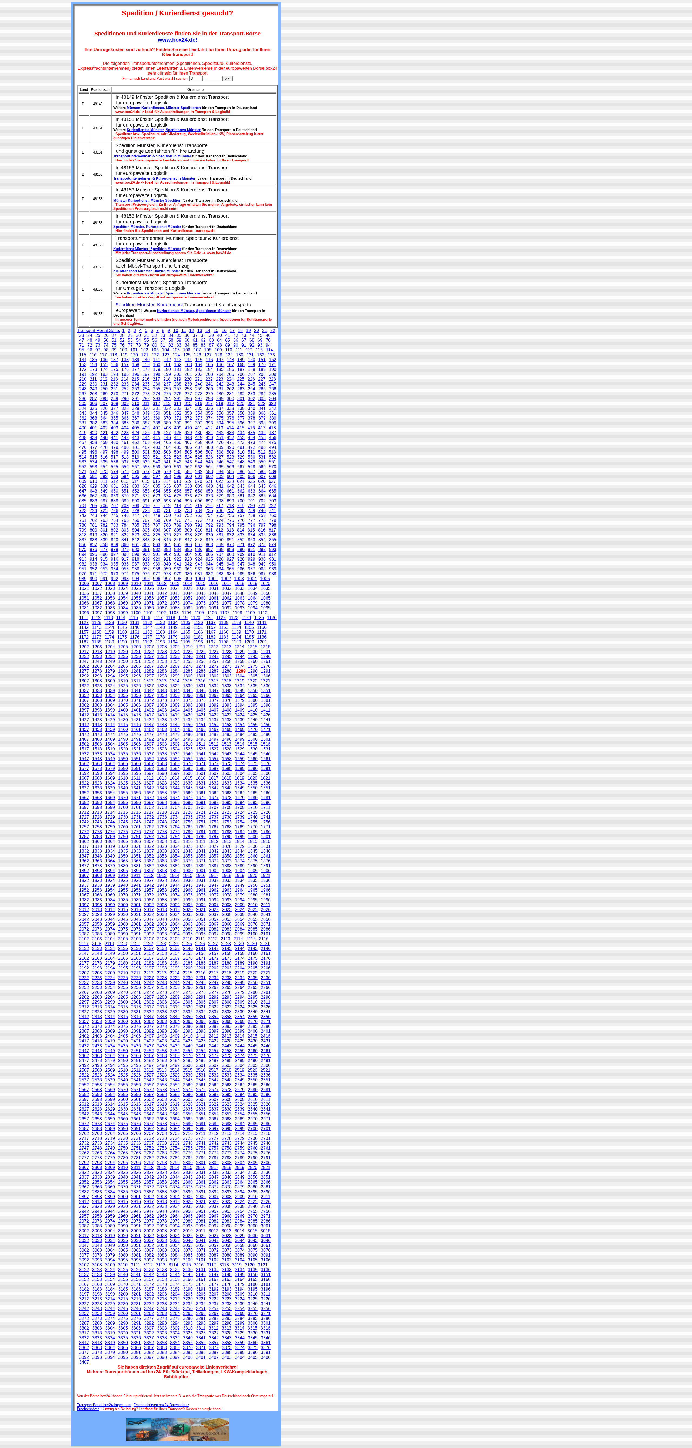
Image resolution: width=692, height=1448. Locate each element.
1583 (162, 768)
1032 (227, 588)
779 (272, 520)
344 (93, 413)
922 (177, 559)
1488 (97, 739)
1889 (240, 866)
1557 (214, 758)
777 (251, 520)
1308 (97, 681)
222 (209, 379)
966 (241, 569)
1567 (149, 763)
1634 (240, 783)
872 (251, 544)
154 (93, 364)
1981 (266, 895)
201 (188, 374)
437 (272, 432)
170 (262, 364)
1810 (188, 841)
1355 (123, 695)
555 (114, 466)
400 (82, 428)
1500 (253, 739)
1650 (253, 788)
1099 (123, 612)
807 (167, 530)
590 (82, 476)
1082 (97, 608)
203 (209, 374)
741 (272, 510)
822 (125, 535)
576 (135, 471)
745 (114, 515)
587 (251, 471)
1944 (175, 885)
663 (251, 491)
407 (156, 428)
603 (220, 476)
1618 (226, 778)
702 (262, 501)
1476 (136, 734)
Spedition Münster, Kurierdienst (149, 304)
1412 (84, 715)
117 (103, 355)
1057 (162, 598)
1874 (240, 861)
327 (114, 408)
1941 (136, 885)
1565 (123, 763)
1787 (84, 836)
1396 (266, 705)
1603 (227, 773)
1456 (266, 724)
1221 (136, 651)
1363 (227, 695)
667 (93, 496)
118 (113, 355)
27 (114, 335)
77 (130, 345)
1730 (123, 817)
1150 (185, 627)
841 (125, 539)
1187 (84, 642)
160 (156, 364)
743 (93, 515)
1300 (188, 676)
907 (220, 554)
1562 (84, 763)
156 (114, 364)
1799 (240, 836)
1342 (149, 690)
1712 (84, 812)
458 (93, 442)
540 (156, 462)
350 (156, 413)
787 (156, 525)
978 (167, 574)
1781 (201, 831)
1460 (123, 729)
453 (241, 437)
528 (230, 457)
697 (209, 501)
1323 (97, 685)
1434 (175, 720)
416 (251, 428)
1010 (136, 583)
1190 (122, 642)
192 (93, 374)
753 (198, 515)
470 (220, 442)
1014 (187, 583)
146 (209, 359)
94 (268, 345)
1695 (253, 802)
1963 (227, 890)
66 (235, 340)
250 (104, 389)
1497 (214, 739)
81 (162, 345)
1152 (211, 627)
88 (219, 345)
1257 (214, 661)
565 (220, 466)
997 (167, 578)
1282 (149, 671)
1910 (123, 875)
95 (81, 350)
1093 (240, 608)
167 (230, 364)
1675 (188, 797)
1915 (187, 875)
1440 (253, 720)
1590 (253, 768)
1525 (188, 749)
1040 (136, 593)
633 (135, 486)
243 (230, 384)
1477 (149, 734)
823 (135, 535)
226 (251, 379)
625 (251, 481)
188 (251, 369)
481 (135, 447)
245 (251, 384)
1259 (240, 661)
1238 (162, 656)
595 (135, 476)
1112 (96, 617)
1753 (227, 822)
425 (146, 432)
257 (177, 389)
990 (93, 578)
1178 (160, 637)
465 (167, 442)
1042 (162, 593)
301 (241, 398)
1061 (214, 598)
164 (198, 364)
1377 (214, 700)
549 (251, 462)
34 (170, 335)
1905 (253, 870)
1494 (175, 739)
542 (177, 462)
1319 (239, 681)
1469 (240, 729)
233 (125, 384)
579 (167, 471)
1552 (149, 758)
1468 (227, 729)
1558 (227, 758)
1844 (240, 851)
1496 (201, 739)
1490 (123, 739)
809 (188, 530)
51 (114, 340)
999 (188, 578)
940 (167, 564)
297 (198, 398)
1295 (123, 676)
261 (220, 389)
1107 (224, 612)
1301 (201, 676)
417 (261, 428)
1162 (147, 632)
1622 (84, 783)
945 (220, 564)
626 (261, 481)
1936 (266, 880)
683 (262, 496)
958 (156, 569)
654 (156, 491)
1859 (240, 856)
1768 (227, 827)
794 (230, 525)
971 (93, 574)
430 (198, 432)
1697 (84, 807)
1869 (175, 861)
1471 (266, 729)
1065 (266, 598)
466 (177, 442)
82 (170, 345)
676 (188, 496)
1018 (239, 583)
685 (82, 501)
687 (104, 501)
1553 (162, 758)
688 (114, 501)
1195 (185, 642)
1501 (266, 739)
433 (230, 432)
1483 (227, 734)
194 (114, 374)
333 (177, 408)
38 (203, 335)
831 (220, 535)
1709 (240, 807)
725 (104, 510)
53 (130, 340)
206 (241, 374)
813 (230, 530)
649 (104, 491)
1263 (97, 666)
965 (230, 569)
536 (114, 462)
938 (146, 564)
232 (114, 384)
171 (272, 364)
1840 (188, 851)
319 (230, 403)
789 (177, 525)
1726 (266, 812)
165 (209, 364)
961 (188, 569)
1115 (133, 617)
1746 (136, 822)
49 (97, 340)
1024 (123, 588)
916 (114, 559)
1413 (97, 715)
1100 (136, 612)
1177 (147, 637)
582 (198, 471)
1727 (84, 817)
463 (146, 442)
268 (93, 393)
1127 (84, 622)
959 (167, 569)
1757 (84, 827)
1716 (136, 812)
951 (82, 569)
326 (104, 408)
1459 (110, 729)
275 (167, 393)
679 (220, 496)
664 (262, 491)
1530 (253, 749)
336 (209, 408)
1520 (123, 749)
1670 (123, 797)
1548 (97, 758)
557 (135, 466)
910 (251, 554)
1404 (175, 710)
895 (93, 554)
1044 (188, 593)
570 (272, 466)
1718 (162, 812)
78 (138, 345)
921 (167, 559)
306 (93, 403)
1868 (162, 861)
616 (156, 481)
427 (167, 432)
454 (251, 437)
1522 (149, 749)
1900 (188, 870)
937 (135, 564)
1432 (149, 720)
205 (230, 374)
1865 (123, 861)
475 (272, 442)
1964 (240, 890)
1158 (96, 632)
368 (146, 418)
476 (82, 447)
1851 (136, 856)
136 (104, 359)
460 (114, 442)
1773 (97, 831)
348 (135, 413)
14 (207, 330)
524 (188, 457)
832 (230, 535)
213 (114, 379)
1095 (266, 608)
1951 (266, 885)
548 (241, 462)
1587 (214, 768)
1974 (175, 895)
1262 (84, 666)
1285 (188, 671)
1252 (149, 661)
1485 (253, 734)
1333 (227, 685)
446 (167, 437)
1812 (213, 841)
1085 (136, 608)
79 (146, 345)
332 (167, 408)
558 (146, 466)
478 (104, 447)
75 (114, 345)
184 (209, 369)
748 (146, 515)
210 (82, 379)
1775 (123, 831)
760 (272, 515)
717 (219, 505)
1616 (200, 778)
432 (220, 432)
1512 (213, 744)
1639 (110, 788)
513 (272, 452)
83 (179, 345)
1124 (246, 617)
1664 (240, 793)
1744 (110, 822)
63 (211, 340)
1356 (136, 695)
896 (104, 554)
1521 (136, 749)
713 (177, 505)
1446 (136, 724)
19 (248, 330)
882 (156, 549)
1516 (265, 744)
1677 (214, 797)
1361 (201, 695)
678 (209, 496)
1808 (162, 841)
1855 (188, 856)
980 (188, 574)
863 (156, 544)
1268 (162, 666)
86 (203, 345)
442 (125, 437)
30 (138, 335)
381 (82, 423)
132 (260, 355)
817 (272, 530)
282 (241, 393)
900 (146, 554)
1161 (134, 632)
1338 (97, 690)
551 (272, 462)
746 (125, 515)
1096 (84, 612)
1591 (266, 768)
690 (135, 501)
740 (262, 510)
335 (198, 408)
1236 (136, 656)
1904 (240, 870)
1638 (97, 788)
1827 (214, 846)
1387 (149, 705)
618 (177, 481)
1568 (162, 763)
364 (104, 418)
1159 (109, 632)
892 (262, 549)
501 (146, 452)
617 (167, 481)
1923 (97, 880)
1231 (266, 651)
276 (177, 393)
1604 (240, 773)
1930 (188, 880)
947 (241, 564)
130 (239, 355)
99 (114, 350)
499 (125, 452)
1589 (240, 768)
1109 (250, 612)
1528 (227, 749)
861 (135, 544)
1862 (84, 861)
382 (93, 423)
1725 (253, 812)
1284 (175, 671)
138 (125, 359)
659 (209, 491)
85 (195, 345)
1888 (227, 866)
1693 (227, 802)
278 (198, 393)
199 (167, 374)
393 (209, 423)
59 (179, 340)
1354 (110, 695)
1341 (136, 690)
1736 (201, 817)
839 (104, 539)
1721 (201, 812)
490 (230, 447)
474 (262, 442)
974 (125, 574)
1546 (266, 754)
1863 (97, 861)
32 (154, 335)
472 (241, 442)
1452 (214, 724)
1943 (162, 885)
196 (135, 374)
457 (82, 442)
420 (93, 432)
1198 (223, 642)
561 (177, 466)
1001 (213, 578)
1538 (162, 754)
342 (272, 408)
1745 (123, 822)
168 (241, 364)
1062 (227, 598)
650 (114, 491)
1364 (240, 695)
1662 (214, 793)
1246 (266, 656)
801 (104, 530)
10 (175, 330)
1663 (227, 793)
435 (251, 432)
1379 (240, 700)
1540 (188, 754)
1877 (84, 866)
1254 (175, 661)
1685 (123, 802)
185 (220, 369)
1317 (213, 681)
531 (262, 457)
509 (230, 452)
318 (219, 403)
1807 (149, 841)
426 (156, 432)
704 (82, 505)
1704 (175, 807)
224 (230, 379)
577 (146, 471)
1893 (97, 870)
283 (251, 393)
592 (104, 476)
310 (135, 403)
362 (82, 418)
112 (248, 350)
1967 (84, 895)
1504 (110, 744)
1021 (84, 588)
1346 (201, 690)
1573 (227, 763)
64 (219, 340)
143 (177, 359)
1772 (84, 831)
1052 (97, 598)
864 (167, 544)
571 (82, 471)
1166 (198, 632)
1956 (136, 890)
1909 (110, 875)
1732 (149, 817)
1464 (175, 729)
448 (188, 437)
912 (272, 554)
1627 (149, 783)
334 (188, 408)
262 (230, 389)
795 (241, 525)
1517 (84, 749)
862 (146, 544)
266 (272, 389)
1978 (227, 895)
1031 (214, 588)
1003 (239, 578)
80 (154, 345)
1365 (253, 695)
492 (251, 447)
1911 (136, 875)
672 (146, 496)
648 (93, 491)
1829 (240, 846)
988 (272, 574)
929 (251, 559)
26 (106, 335)
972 (104, 574)
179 (156, 369)
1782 (214, 831)
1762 (149, 827)
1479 (175, 734)
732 (177, 510)
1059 (188, 598)
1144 (109, 627)
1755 (253, 822)
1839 (175, 851)
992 (114, 578)
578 (156, 471)
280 (220, 393)
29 (130, 335)
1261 (266, 661)
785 (135, 525)
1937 (84, 885)
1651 (266, 788)
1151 (198, 627)
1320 (252, 681)
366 (125, 418)
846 (177, 539)
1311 (136, 681)
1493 (162, 739)
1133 (160, 622)
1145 (122, 627)
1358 (162, 695)
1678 (227, 797)
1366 (266, 695)
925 (209, 559)
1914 (174, 875)
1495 (188, 739)
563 (198, 466)
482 (146, 447)
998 (177, 578)
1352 (84, 695)
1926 (136, 880)
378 (251, 418)
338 (230, 408)
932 (82, 564)
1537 (149, 754)
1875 (253, 861)
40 (219, 335)
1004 (252, 578)
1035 (266, 588)
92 (251, 345)
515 (93, 457)
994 (135, 578)
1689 (175, 802)
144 (188, 359)
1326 (136, 685)
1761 (136, 827)
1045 (201, 593)
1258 (227, 661)
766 (135, 520)
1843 (227, 851)
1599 (175, 773)
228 (272, 379)
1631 (201, 783)
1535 (123, 754)
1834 (110, 851)
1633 (227, 783)
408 (167, 428)
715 (198, 505)
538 (135, 462)
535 (104, 462)
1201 (262, 642)
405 (135, 428)
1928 (162, 880)
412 (209, 428)
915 (104, 559)
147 (220, 359)
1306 (266, 676)
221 (198, 379)
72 (89, 345)
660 (220, 491)
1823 (162, 846)
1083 (110, 608)
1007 (97, 583)
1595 (123, 773)
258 (188, 389)
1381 (266, 700)
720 (251, 505)
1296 (136, 676)
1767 (214, 827)
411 (198, 428)
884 (177, 549)
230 (93, 384)
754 (209, 515)
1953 (97, 890)
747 (135, 515)
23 (81, 335)
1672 (149, 797)
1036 (84, 593)
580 (177, 471)
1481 (201, 734)
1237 (149, 656)
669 (114, 496)
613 (124, 481)
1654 (110, 793)
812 (219, 530)
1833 (97, 851)
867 (198, 544)
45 (260, 335)
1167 (211, 632)
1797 (214, 836)
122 (155, 355)
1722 (214, 812)
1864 (110, 861)
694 (177, 501)
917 (125, 559)
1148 (160, 627)
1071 (149, 603)
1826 (201, 846)
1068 (110, 603)
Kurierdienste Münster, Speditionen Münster (164, 130)
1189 (109, 642)
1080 (266, 603)
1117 (158, 617)
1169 (236, 632)
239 (188, 384)
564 (209, 466)
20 (256, 330)
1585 (188, 768)
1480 (188, 734)
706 (104, 505)
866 (188, 544)
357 (230, 413)
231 (104, 384)
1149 (173, 627)
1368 (97, 700)
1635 (253, 783)
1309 (110, 681)
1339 (110, 690)
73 (97, 345)
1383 (97, 705)
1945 (188, 885)
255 (156, 389)
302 (251, 398)
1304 (240, 676)
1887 (214, 866)
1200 (249, 642)
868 (209, 544)
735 (209, 510)
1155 (249, 627)
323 (272, 403)
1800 (253, 836)
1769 (240, 827)
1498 (227, 739)
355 (209, 413)
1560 (253, 758)
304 (272, 398)
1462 (149, 729)
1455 (253, 724)
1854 (175, 856)
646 (272, 486)
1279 (110, 671)
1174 (109, 637)
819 (93, 535)
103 (155, 350)
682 (251, 496)
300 (230, 398)
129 (229, 355)
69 (260, 340)
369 (156, 418)
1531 (266, 749)
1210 (188, 647)
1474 (110, 734)
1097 (97, 612)
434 (241, 432)
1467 (214, 729)
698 (220, 501)
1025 (136, 588)
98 (106, 350)
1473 (97, 734)
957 (146, 569)
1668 (97, 797)
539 (146, 462)
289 (114, 398)
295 (177, 398)
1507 (149, 744)
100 (123, 350)
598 (167, 476)
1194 (173, 642)
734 (198, 510)
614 (135, 481)
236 (156, 384)
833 (241, 535)
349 (146, 413)
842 (135, 539)
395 (230, 423)
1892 (84, 870)
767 (146, 520)
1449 (175, 724)
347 (125, 413)
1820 (123, 846)
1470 (253, 729)
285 (272, 393)
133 (271, 355)
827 (177, 535)
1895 (123, 870)
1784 (240, 831)
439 (93, 437)
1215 (252, 647)
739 (251, 510)
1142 (84, 627)
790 (188, 525)
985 (241, 574)
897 (114, 554)
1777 (149, 831)
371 (177, 418)
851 (230, 539)
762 (93, 520)
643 (241, 486)
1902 (214, 870)
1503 (97, 744)
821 (114, 535)
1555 (188, 758)
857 (93, 544)
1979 (240, 895)
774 (220, 520)
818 (82, 535)
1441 (266, 720)
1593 (97, 773)
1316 (200, 681)
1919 (239, 875)
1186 (262, 637)
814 (240, 530)
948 (251, 564)
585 (230, 471)
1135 (185, 622)
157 (125, 364)
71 (81, 345)
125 (187, 355)
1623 (97, 783)
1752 (214, 822)
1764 (175, 827)
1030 (201, 588)
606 (251, 476)
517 (114, 457)
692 (156, 501)
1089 (188, 608)
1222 (149, 651)
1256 (201, 661)
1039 (123, 593)
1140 (249, 622)
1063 (240, 598)
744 (104, 515)
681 (241, 496)
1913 (162, 875)
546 (220, 462)
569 (262, 466)
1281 (136, 671)
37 (195, 335)
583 (209, 471)
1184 (236, 637)
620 (198, 481)
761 (82, 520)
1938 (97, 885)
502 (156, 452)
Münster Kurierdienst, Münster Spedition (147, 200)
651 (125, 491)
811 (209, 530)
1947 (214, 885)
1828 (227, 846)
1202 (84, 647)
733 (188, 510)
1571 (201, 763)
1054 (123, 598)
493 (262, 447)
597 (156, 476)
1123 (233, 617)
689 (125, 501)
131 (250, 355)
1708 (227, 807)
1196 (198, 642)
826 (167, 535)
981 (198, 574)
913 (82, 559)
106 (186, 350)
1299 (175, 676)
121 (144, 355)
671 (135, 496)
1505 (123, 744)
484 (167, 447)
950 (272, 564)
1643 (162, 788)
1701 (136, 807)
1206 (136, 647)
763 (104, 520)
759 (262, 515)
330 (146, 408)
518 (125, 457)
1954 (110, 890)
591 (93, 476)
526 (209, 457)
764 (114, 520)
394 (220, 423)
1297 (149, 676)
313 (167, 403)
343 (82, 413)
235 (146, 384)
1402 (149, 710)
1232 (84, 656)
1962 (214, 890)
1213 (226, 647)
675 (177, 496)
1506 (136, 744)
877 (104, 549)
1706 (201, 807)
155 (104, 364)
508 (220, 452)
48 (89, 340)
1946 (201, 885)
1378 (227, 700)
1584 (175, 768)
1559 (240, 758)
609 (82, 481)
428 (177, 432)
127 (208, 355)
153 (82, 364)
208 (262, 374)
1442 (84, 724)
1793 (162, 836)
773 (209, 520)
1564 (110, 763)
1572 (214, 763)
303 (262, 398)
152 (272, 359)
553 (93, 466)
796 (251, 525)
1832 (84, 851)
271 (125, 393)
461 (125, 442)
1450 (188, 724)
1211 (200, 647)
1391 (201, 705)
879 (125, 549)
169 (251, 364)
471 (230, 442)
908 (230, 554)
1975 (188, 895)
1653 (97, 793)
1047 (227, 593)
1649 (240, 788)
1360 (188, 695)
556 (125, 466)
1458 (97, 729)
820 (104, 535)
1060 (201, 598)
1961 (201, 890)
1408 (227, 710)
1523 (162, 749)
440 (104, 437)
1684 (110, 802)
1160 (122, 632)
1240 (188, 656)
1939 (110, 885)
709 (135, 505)
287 (93, 398)
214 (124, 379)
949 (262, 564)
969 (272, 569)
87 (211, 345)
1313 (162, 681)
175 (114, 369)
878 (114, 549)
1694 (240, 802)
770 (177, 520)
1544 (240, 754)
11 (183, 330)
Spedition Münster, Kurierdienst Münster (147, 227)
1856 (201, 856)
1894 (110, 870)
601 (198, 476)
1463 (162, 729)
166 (220, 364)
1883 (162, 866)
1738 (227, 817)
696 (198, 501)
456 (272, 437)
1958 (162, 890)
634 (146, 486)
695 (188, 501)
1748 (162, 822)
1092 (227, 608)
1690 (188, 802)
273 (146, 393)
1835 (123, 851)
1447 (149, 724)
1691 (201, 802)
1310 (123, 681)
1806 (136, 841)
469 (209, 442)
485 (177, 447)
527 (220, 457)
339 (241, 408)
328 (125, 408)
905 (198, 554)
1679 (240, 797)
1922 (84, 880)
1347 (214, 690)
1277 (84, 671)
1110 (262, 612)
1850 (123, 856)
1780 (188, 831)
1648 (227, 788)
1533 (97, 754)
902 (167, 554)
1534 (110, 754)
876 (93, 549)
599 (177, 476)
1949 (240, 885)
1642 (149, 788)
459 (104, 442)
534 (93, 462)
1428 (97, 720)
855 (272, 539)
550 (262, 462)
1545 (253, 754)
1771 (266, 827)
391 (188, 423)
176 (125, 369)
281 (230, 393)
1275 (253, 666)
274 (156, 393)
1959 (175, 890)
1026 (149, 588)
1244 (240, 656)
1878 (97, 866)
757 (241, 515)
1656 (136, 793)
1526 (201, 749)
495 (82, 452)
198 (156, 374)
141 (156, 359)
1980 (253, 895)
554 (104, 466)
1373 (162, 700)
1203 (97, 647)
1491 (136, 739)
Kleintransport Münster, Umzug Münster (146, 271)
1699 (110, 807)
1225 (188, 651)
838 (93, 539)
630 (104, 486)
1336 (266, 685)
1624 (110, 783)
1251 (136, 661)
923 (188, 559)
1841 (201, 851)
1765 (188, 827)
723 (82, 510)
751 (177, 515)
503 (167, 452)
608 (272, 476)
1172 (84, 637)
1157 (84, 632)
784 (125, 525)
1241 (201, 656)
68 (251, 340)
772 (198, 520)
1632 (214, 783)
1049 (253, 593)
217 (156, 379)
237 (167, 384)
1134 (173, 622)
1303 (227, 676)
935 (114, 564)
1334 (240, 685)
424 (135, 432)
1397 (84, 710)
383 (104, 423)
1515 (252, 744)
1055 (136, 598)
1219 (110, 651)
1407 (214, 710)
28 (122, 335)
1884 (175, 866)
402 (104, 428)
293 (156, 398)
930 (262, 559)
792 (209, 525)
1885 (188, 866)
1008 (110, 583)
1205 (123, 647)
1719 (175, 812)
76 (122, 345)
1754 (240, 822)
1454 (240, 724)
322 (261, 403)
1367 (84, 700)
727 (125, 510)
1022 (97, 588)
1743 (97, 822)
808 (177, 530)
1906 (266, 870)
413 (219, 428)
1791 (136, 836)
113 (259, 350)
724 (93, 510)
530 (251, 457)
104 (165, 350)
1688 (162, 802)
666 (82, 496)
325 (93, 408)
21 (264, 330)
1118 (170, 617)
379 (262, 418)
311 (145, 403)
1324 (110, 685)
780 (82, 525)
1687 (149, 802)
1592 (84, 773)
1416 (136, 715)
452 (230, 437)
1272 (214, 666)
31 (146, 335)
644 (251, 486)
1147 (147, 627)
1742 (84, 822)
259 (198, 389)
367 (135, 418)
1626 (136, 783)
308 (114, 403)
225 (240, 379)
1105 (199, 612)
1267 (149, 666)
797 (262, 525)
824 (146, 535)
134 (82, 359)
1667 (84, 797)
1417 (149, 715)
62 (203, 340)
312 (156, 403)
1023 (110, 588)
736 (220, 510)
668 (104, 496)
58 (170, 340)
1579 (110, 768)
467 (188, 442)
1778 (162, 831)
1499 (240, 739)
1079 (253, 603)
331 (156, 408)
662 (241, 491)
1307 (84, 681)
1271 (201, 666)
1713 (97, 812)
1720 (188, 812)
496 (93, 452)
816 (261, 530)
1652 (84, 793)
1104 (186, 612)
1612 (149, 778)
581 (188, 471)
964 (220, 569)
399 (272, 423)
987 (262, 574)
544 (198, 462)
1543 (227, 754)
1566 (136, 763)
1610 (123, 778)
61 (195, 340)
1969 (110, 895)
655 (167, 491)
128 (218, 355)
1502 (84, 744)
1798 (227, 836)
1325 (123, 685)
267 (82, 393)
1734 (175, 817)
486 (188, 447)
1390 (188, 705)
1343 (162, 690)
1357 (149, 695)
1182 (211, 637)
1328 (162, 685)
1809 (175, 841)
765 (125, 520)
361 (272, 413)
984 (230, 574)
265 (262, 389)
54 (138, 340)
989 (82, 578)
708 (125, 505)
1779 (175, 831)
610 (93, 481)
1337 (84, 690)
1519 (110, 749)
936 (125, 564)
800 (93, 530)
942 (188, 564)
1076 (214, 603)
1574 (240, 763)
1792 (149, 836)
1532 (84, 754)
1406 (201, 710)
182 (188, 369)
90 (235, 345)
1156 (262, 627)
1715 (123, 812)
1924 (110, 880)
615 (145, 481)
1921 (265, 875)
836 (272, 535)
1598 (162, 773)
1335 (253, 685)
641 (220, 486)
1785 (253, 831)
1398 (97, 710)
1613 (162, 778)
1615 (187, 778)
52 (122, 340)
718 (230, 505)
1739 (240, 817)
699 (230, 501)
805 (146, 530)
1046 (214, 593)
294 (167, 398)
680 (230, 496)
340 (251, 408)
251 (114, 389)
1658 (162, 793)
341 (262, 408)
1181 (198, 637)
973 (114, 574)
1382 (84, 705)
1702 (149, 807)
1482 (214, 734)
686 (93, 501)
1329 (175, 685)
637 (177, 486)
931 (272, 559)
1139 (236, 622)
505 (188, 452)
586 (241, 471)
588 (262, 471)
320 (240, 403)
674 (167, 496)
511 (251, 452)
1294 (110, 676)
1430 (123, 720)
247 (272, 384)
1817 (84, 846)
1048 (240, 593)
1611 (136, 778)
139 (135, 359)
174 (104, 369)
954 (114, 569)
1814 (239, 841)
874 (272, 544)
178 (146, 369)
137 (114, 359)
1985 (123, 900)
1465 (188, 729)
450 (209, 437)
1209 (175, 647)
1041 (149, 593)
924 (198, 559)
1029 (188, 588)
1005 (265, 578)
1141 (262, 622)
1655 (123, 793)
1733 (162, 817)
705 (93, 505)
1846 (266, 851)
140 (146, 359)
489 (220, 447)
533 (82, 462)
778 (262, 520)
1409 (240, 710)
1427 (84, 720)
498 (114, 452)
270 (114, 393)
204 (220, 374)
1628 (162, 783)
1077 (227, 603)
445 (156, 437)
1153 (223, 627)
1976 (201, 895)
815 (251, 530)
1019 (252, 583)
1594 (110, 773)
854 (262, 539)
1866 (136, 861)
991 (104, 578)
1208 (162, 647)
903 (177, 554)
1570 (188, 763)
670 (125, 496)
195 (125, 374)
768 (156, 520)
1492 (149, 739)
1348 (227, 690)
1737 (214, 817)
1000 (200, 578)
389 (167, 423)
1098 (110, 612)
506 (198, 452)
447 (177, 437)
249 (93, 389)
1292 (84, 676)
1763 (162, 827)
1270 (188, 666)
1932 (214, 880)
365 (114, 418)
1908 (97, 875)
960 (177, 569)
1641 (136, 788)
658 (198, 491)
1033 (240, 588)
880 (135, 549)
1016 (213, 583)
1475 (123, 734)
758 (251, 515)
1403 (162, 710)
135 (93, 359)
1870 (188, 861)
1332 (214, 685)
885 (188, 549)
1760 (123, 827)
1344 (175, 690)
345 (104, 413)
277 (188, 393)
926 (220, 559)
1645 (188, 788)
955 (125, 569)
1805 (123, 841)
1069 (123, 603)
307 (104, 403)
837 (82, 539)
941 (177, 564)
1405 (188, 710)
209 (272, 374)
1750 (188, 822)
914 (93, 559)
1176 (134, 637)
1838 (162, 851)
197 (146, 374)
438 (82, 437)
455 (262, 437)
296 (188, 398)
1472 (84, 734)
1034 (253, 588)
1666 (266, 793)
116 (93, 355)
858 (104, 544)
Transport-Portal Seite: (98, 330)
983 (220, 574)
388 (156, 423)
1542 (214, 754)
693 (167, 501)
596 (146, 476)
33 (162, 335)
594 (125, 476)
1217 (84, 651)
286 (82, 398)
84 (187, 345)
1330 (188, 685)
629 (93, 486)
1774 (110, 831)
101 (134, 350)
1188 (96, 642)
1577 (84, 768)
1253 (162, 661)
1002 (226, 578)
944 (209, 564)
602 (209, 476)
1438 (227, 720)
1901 (201, 870)
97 (97, 350)
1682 (84, 802)
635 (156, 486)
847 (188, 539)
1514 (239, 744)
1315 (187, 681)
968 (262, 569)
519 (135, 457)
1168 (223, 632)
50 (106, 340)
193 (104, 374)
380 (272, 418)
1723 (227, 812)
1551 (136, 758)
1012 (162, 583)
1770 (253, 827)
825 (156, 535)
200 (177, 374)
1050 (266, 593)
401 (93, 428)
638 (188, 486)
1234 (110, 656)
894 (82, 554)
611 (103, 481)
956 (135, 569)
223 (219, 379)
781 (93, 525)
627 (272, 481)
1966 (266, 890)
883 (167, 549)
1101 (148, 612)
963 (209, 569)
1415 (123, 715)
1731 (136, 817)
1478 (162, 734)
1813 (226, 841)
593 (114, 476)
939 (156, 564)
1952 (84, 890)
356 (220, 413)
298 (209, 398)
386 (135, 423)
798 (272, 525)
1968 (97, 895)
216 (145, 379)
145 (198, 359)
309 (125, 403)
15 (216, 330)
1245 (253, 656)
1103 (174, 612)
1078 (240, 603)
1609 (110, 778)
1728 (97, 817)
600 (188, 476)
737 (230, 510)
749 (156, 515)
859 (114, 544)
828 (188, 535)
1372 (149, 700)
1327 (149, 685)
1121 (208, 617)
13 (199, 330)
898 (125, 554)
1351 (266, 690)
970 (82, 574)
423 (125, 432)
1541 (201, 754)
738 (241, 510)
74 (106, 345)
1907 (84, 875)
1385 (123, 705)
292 (146, 398)
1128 (96, 622)
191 (82, 374)
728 (135, 510)
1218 (97, 651)
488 (209, 447)
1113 (108, 617)
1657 (149, 793)
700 (241, 501)
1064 (253, 598)
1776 (136, 831)
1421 (201, 715)
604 (230, 476)
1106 (212, 612)
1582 (149, 768)
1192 (147, 642)
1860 (253, 856)
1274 (240, 666)
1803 (97, 841)
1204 (110, 647)
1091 (214, 608)
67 (243, 340)
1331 (201, 685)
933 (93, 564)
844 (156, 539)
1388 (162, 705)
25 (97, 335)
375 (220, 418)
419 (82, 432)
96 (89, 350)
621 (209, 481)
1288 (227, 671)
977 (156, 574)
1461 (136, 729)
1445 (123, 724)
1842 (214, 851)
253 (135, 389)
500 (135, 452)
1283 (162, 671)
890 (241, 549)
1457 (84, 729)
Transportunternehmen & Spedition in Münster (152, 156)
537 (125, 462)
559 (156, 466)
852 (241, 539)
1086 (149, 608)
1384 (110, 705)
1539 (175, 754)
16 (224, 330)
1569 (175, 763)
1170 (249, 632)
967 (251, 569)
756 (230, 515)
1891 (266, 866)
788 (167, 525)
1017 (226, 583)
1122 (221, 617)
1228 (227, 651)
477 (93, 447)
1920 (252, 875)
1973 (162, 895)
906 (209, 554)
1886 (201, 866)
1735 (188, 817)
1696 (266, 802)
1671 (136, 797)
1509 (175, 744)
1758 (97, 827)
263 (241, 389)
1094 (253, 608)
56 (154, 340)
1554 (175, 758)
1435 (188, 720)
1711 (265, 807)
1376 (201, 700)
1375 (188, 700)
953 (104, 569)
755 (220, 515)
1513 (226, 744)
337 (220, 408)
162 (177, 364)
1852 (149, 856)
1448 (162, 724)
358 (241, 413)
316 (198, 403)
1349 (240, 690)
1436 (201, 720)
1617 (213, 778)
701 (251, 501)
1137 (211, 622)
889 (230, 549)
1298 (162, 676)
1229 (240, 651)
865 (177, 544)
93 (260, 345)
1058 (175, 598)
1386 (136, 705)
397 (251, 423)
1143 (96, 627)
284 (262, 393)
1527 (214, 749)
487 (198, 447)
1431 (136, 720)
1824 (175, 846)
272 (135, 393)
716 (209, 505)
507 (209, 452)
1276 (266, 666)
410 (188, 428)
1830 (253, 846)
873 (262, 544)
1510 (188, 744)
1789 (110, 836)
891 (251, 549)
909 (241, 554)
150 (251, 359)
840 (114, 539)
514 (82, 457)
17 (232, 330)
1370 (123, 700)
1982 (84, 900)
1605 (253, 773)
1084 (123, 608)
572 (93, 471)
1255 (188, 661)
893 (272, 549)
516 (104, 457)
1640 (123, 788)
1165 (185, 632)
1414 (110, 715)
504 (177, 452)
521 (156, 457)
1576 (266, 763)
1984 (110, 900)
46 (268, 335)
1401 (136, 710)
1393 (227, 705)
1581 (136, 768)
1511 (200, 744)
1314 (174, 681)
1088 (175, 608)
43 (243, 335)
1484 (240, 734)
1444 (110, 724)
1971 (136, 895)
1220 (123, 651)
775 (230, 520)
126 (197, 355)
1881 (136, 866)
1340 (123, 690)
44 (251, 335)
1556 (201, 758)
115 (82, 355)
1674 (175, 797)
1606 (266, 773)
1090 (201, 608)
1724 (240, 812)
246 (262, 384)
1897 (149, 870)
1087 (162, 608)
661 (230, 491)
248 (82, 389)
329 (135, 408)
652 (135, 491)
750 (167, 515)
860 (125, 544)
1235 (123, 656)
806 (156, 530)
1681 (266, 797)
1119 (183, 617)
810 (198, 530)
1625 (123, 783)
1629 (175, 783)
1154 (236, 627)
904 (188, 554)
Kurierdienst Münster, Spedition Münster (147, 249)
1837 (149, 851)
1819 (110, 846)
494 (272, 447)
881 (146, 549)
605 (241, 476)
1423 (227, 715)
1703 (162, 807)
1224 (175, 651)
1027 (162, 588)
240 (198, 384)
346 (114, 413)
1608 (97, 778)
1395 (253, 705)
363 (93, 418)
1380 (253, 700)
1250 (123, 661)
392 (198, 423)
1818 (97, 846)
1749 (175, 822)
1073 (175, 603)
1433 (162, 720)
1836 (136, 851)
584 (220, 471)
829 (198, 535)
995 (146, 578)
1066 (84, 603)
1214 (239, 647)
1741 (266, 817)
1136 (198, 622)
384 (114, 423)
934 (104, 564)
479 (114, 447)
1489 (110, 739)
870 (230, 544)
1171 (262, 632)
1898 (162, 870)
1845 (253, 851)
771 (188, 520)
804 (135, 530)
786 (146, 525)
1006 (84, 583)
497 (104, 452)
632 (125, 486)
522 (167, 457)
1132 (147, 622)
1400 (123, 710)
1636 (266, 783)
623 (230, 481)
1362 (214, 695)
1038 (110, 593)
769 (167, 520)
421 (104, 432)
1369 (110, 700)
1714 (110, 812)
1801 (266, 836)
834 (251, 535)
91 (243, 345)
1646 (201, 788)
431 (209, 432)
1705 (188, 807)
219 (177, 379)
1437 (214, 720)
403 (114, 428)
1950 (253, 885)
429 (188, 432)
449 (198, 437)
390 (177, 423)
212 (103, 379)
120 (134, 355)
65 (227, 340)
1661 (201, 793)
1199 (236, 642)
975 (135, 574)
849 (209, 539)
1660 (188, 793)
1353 (97, 695)
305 (82, 403)
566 (230, 466)
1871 (201, 861)
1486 (266, 734)
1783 (227, 831)
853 (251, 539)
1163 (160, 632)
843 (146, 539)
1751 (201, 822)
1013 (174, 583)
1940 (123, 885)
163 (188, 364)
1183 (223, 637)
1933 (227, 880)
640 (209, 486)
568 (251, 466)
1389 (175, 705)
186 (230, 369)
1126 (272, 617)
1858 (227, 856)
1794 (175, 836)
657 (188, 491)
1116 (145, 617)
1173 (96, 637)
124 (176, 355)
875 (82, 549)
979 (177, 574)
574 (114, 471)
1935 (253, 880)
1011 (149, 583)
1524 (175, 749)
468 (198, 442)
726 (114, 510)
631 (114, 486)
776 (241, 520)
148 (230, 359)
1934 (240, 880)
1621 (265, 778)
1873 (227, 861)
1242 (214, 656)
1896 (136, 870)
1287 (214, 671)
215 (135, 379)
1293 (97, 676)
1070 (136, 603)
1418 (162, 715)
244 (241, 384)
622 (219, 481)
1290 (253, 671)
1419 (175, 715)
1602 (214, 773)
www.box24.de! (177, 40)
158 (135, 364)
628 (82, 486)
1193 (160, 642)
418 (272, 428)
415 (240, 428)
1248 (97, 661)
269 (104, 393)
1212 (213, 647)
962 (198, 569)
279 (209, 393)
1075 (201, 603)
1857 (214, 856)
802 (114, 530)
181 (177, 369)
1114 (120, 617)
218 (167, 379)
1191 (134, 642)
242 (220, 384)
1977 (214, 895)
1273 (227, 666)
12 (191, 330)
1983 (97, 900)
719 (240, 505)
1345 (188, 690)
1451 (201, 724)
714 (188, 505)
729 (146, 510)
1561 (266, 758)
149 (241, 359)
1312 (149, 681)
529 (241, 457)
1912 (149, 875)
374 (209, 418)
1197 (211, 642)
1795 (188, 836)
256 (167, 389)
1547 (84, 758)
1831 (266, 846)
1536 (136, 754)
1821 (136, 846)
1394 (240, 705)
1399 (110, 710)
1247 (84, 661)
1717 (149, 812)
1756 (266, 822)
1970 (123, 895)
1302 (214, 676)
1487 (84, 739)
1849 (110, 856)
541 (167, 462)
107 (197, 350)
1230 (253, 651)
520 (146, 457)
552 (82, 466)
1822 (149, 846)
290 (125, 398)
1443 (97, 724)
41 (227, 335)
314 (177, 403)
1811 (200, 841)
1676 (201, 797)
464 (156, 442)
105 (176, 350)
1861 (266, 856)
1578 (97, 768)
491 (241, 447)
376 (230, 418)
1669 (110, 797)
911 (261, 554)
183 (198, 369)
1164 (173, 632)
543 (188, 462)
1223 (162, 651)
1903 (227, 870)
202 (198, 374)
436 (262, 432)
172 (82, 369)
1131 (134, 622)
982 (209, 574)
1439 (240, 720)
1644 (175, 788)
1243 (227, 656)
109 (218, 350)
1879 (110, 866)
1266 (136, 666)
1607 (84, 778)
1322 (84, 685)
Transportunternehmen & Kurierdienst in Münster (154, 178)
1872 (214, 861)
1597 (149, 773)
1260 (253, 661)
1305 (253, 676)
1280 (123, 671)
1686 (136, 802)
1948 (227, 885)
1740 (253, 817)
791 (198, 525)
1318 (226, 681)
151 (262, 359)
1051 (84, 598)
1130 (122, 622)
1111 (83, 617)
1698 (97, 807)
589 (272, 471)
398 (262, 423)
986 (251, 574)
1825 (188, 846)
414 (230, 428)
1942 (149, 885)
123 (165, 355)
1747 (149, 822)
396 (241, 423)
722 (272, 505)
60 (187, 340)
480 (125, 447)
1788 (97, 836)
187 (241, 369)
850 (220, 539)
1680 (253, 797)
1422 (214, 715)
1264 (110, 666)
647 (82, 491)
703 (272, 501)
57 (162, 340)
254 (146, 389)
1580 (123, 768)
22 (272, 330)
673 (156, 496)
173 (93, 369)
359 (251, 413)
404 (125, 428)
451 (220, 437)
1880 (123, 866)
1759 (110, 827)
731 (167, 510)
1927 (149, 880)
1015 (200, 583)
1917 (213, 875)
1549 (110, 758)
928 (241, 559)
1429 (110, 720)
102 (144, 350)
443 (135, 437)
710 (146, 505)
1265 (123, 666)
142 (167, 359)
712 (167, 505)
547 (230, 462)
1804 (110, 841)
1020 (265, 583)
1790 (123, 836)
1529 (240, 749)
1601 (201, 773)
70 (268, 340)
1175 (122, 637)
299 (220, 398)
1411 (265, 710)
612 (114, 481)
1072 (162, 603)
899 (135, 554)
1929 (175, 880)
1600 (188, 773)
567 (241, 466)
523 (177, 457)
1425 (253, 715)
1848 (97, 856)
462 (135, 442)
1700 (123, 807)
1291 (266, 671)
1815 (252, 841)
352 (177, 413)
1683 (97, 802)
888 (220, 549)
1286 (201, 671)
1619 (239, 778)
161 (167, 364)
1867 (149, 861)
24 (89, 335)
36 (187, 335)
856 (82, 544)
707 (114, 505)
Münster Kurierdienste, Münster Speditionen (164, 108)
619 (188, 481)
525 (198, 457)
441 (114, 437)
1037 (97, 593)
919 (146, 559)
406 (146, 428)
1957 (149, 890)
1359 (175, 695)
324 (82, 408)
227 (261, 379)
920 (156, 559)
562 (188, 466)
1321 (265, 681)
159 (146, 364)
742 (82, 515)
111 (238, 350)
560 (167, 466)
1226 (201, 651)
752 (188, 515)
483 (156, 447)
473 (251, 442)
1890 (253, 866)
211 (93, 379)
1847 (84, 856)
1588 (227, 768)
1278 (97, 671)
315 (188, 403)
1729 (110, 817)
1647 (214, 788)
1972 (149, 895)
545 (209, 462)
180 (167, 369)
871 (241, 544)
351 (167, 413)
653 (146, 491)
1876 (266, 861)
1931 (201, 880)
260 (209, 389)
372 (188, 418)
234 (135, 384)
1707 (214, 807)
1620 (252, 778)
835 (262, 535)
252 (125, 389)
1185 (249, 637)
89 (227, 345)
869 (220, 544)
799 (82, 530)
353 (188, 413)
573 (104, 471)
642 (230, 486)
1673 (162, 797)
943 (198, 564)
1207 (149, 647)
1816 (265, 841)
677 (198, 496)
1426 (266, 715)
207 (251, 374)
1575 (253, 763)
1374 (175, 700)
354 (198, 413)
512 (261, 452)
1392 (214, 705)
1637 (84, 788)
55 (146, 340)
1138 (223, 622)
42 (235, 335)
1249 (110, 661)
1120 (195, 617)
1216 (265, 647)
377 (241, 418)
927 (230, 559)
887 (209, 549)
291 (135, 398)
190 (272, 369)
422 (114, 432)
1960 (188, 890)
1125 (259, 617)
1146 (134, 627)
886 (198, 549)
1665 (253, 793)
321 (251, 403)
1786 (266, 831)
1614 (174, 778)
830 (209, 535)
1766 (201, 827)
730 (156, 510)
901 (156, 554)
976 (146, 574)
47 (81, 340)
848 (198, 539)
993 (125, 578)
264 (251, 389)
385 (125, 423)
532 (272, 457)
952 (93, 569)
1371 (136, 700)
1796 (201, 836)
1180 (185, 637)
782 (104, 525)
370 (167, 418)
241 (209, 384)
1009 (123, 583)
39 (211, 335)
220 (188, 379)
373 (198, 418)
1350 (253, 690)
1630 (188, 783)
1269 (175, 666)
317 (209, 403)
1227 (214, 651)
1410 (253, 710)
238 (177, 384)
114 (269, 350)
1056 (149, 598)
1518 (97, 749)
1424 (240, 715)
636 (167, 486)
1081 (84, 608)
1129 (109, 622)
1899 (175, 870)
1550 (123, 758)
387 (146, 423)
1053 (110, 598)
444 (146, 437)
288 (104, 398)
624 (240, 481)
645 (262, 486)
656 (177, 491)
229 (82, 384)
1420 (188, 715)
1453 (227, 724)
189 (262, 369)
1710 (253, 807)
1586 (201, 768)
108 (207, 350)
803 (125, 530)
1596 (136, 773)
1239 (175, 656)
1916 (200, 875)
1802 (84, 841)
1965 (253, 890)
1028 (175, 588)
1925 (123, 880)
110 (228, 350)
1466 (201, 729)
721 (261, 505)
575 (125, 471)
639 (198, 486)
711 (156, 505)
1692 (214, 802)
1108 (237, 612)
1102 (161, 612)
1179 (173, 637)
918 (135, 559)
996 (156, 578)
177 (135, 369)
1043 (175, 593)
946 (230, 564)
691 (146, 501)
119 (123, 355)
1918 (226, 875)
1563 (97, 763)
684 (272, 496)
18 (240, 330)
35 (179, 335)
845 (167, 539)
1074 (188, 603)
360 (262, 413)
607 (262, 476)
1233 (97, 656)
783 (114, 525)
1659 (175, 793)
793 (220, 525)
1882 (149, 866)
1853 (162, 856)
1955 (123, 890)
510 (241, 452)
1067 (97, 603)
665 (272, 491)
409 (177, 428)
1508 (162, 744)
